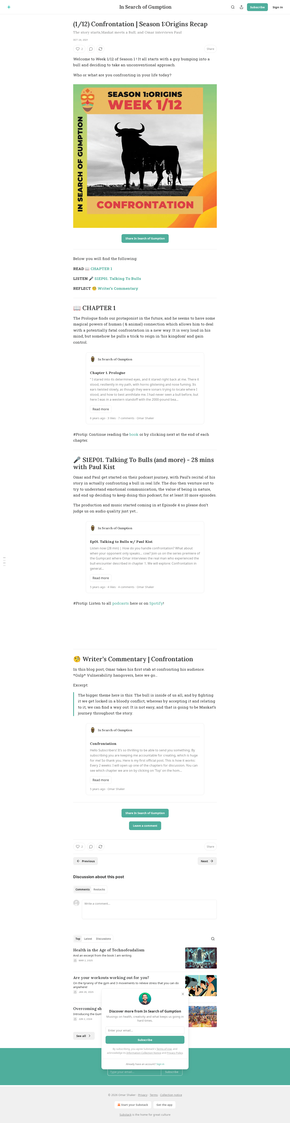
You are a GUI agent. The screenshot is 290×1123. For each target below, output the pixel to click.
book (133, 434)
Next (204, 861)
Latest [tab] (88, 939)
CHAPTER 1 (101, 268)
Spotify (156, 603)
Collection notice (171, 1095)
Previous (88, 861)
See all (81, 1036)
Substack (125, 1114)
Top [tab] (78, 939)
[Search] (233, 7)
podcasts (120, 603)
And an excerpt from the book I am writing (102, 955)
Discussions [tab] (103, 939)
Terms (154, 1095)
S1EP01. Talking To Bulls (117, 278)
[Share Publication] (241, 7)
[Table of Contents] (4, 561)
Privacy (142, 1095)
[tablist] (90, 889)
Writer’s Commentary (118, 288)
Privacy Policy (175, 1053)
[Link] (68, 308)
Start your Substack (134, 1105)
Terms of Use (164, 1049)
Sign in (278, 7)
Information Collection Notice (143, 1053)
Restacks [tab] (99, 889)
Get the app (164, 1105)
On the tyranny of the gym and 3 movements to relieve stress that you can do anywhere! (126, 985)
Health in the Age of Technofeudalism (108, 950)
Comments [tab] (83, 889)
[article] (145, 958)
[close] (183, 994)
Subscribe (257, 7)
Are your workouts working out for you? (111, 977)
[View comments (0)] (91, 49)
